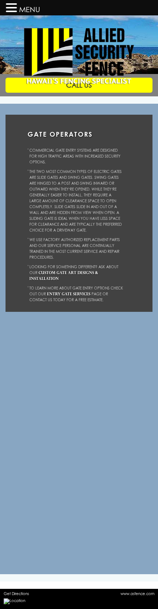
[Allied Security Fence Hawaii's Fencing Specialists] (79, 37)
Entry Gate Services (68, 294)
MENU (29, 9)
